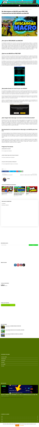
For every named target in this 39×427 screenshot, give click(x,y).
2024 (19, 419)
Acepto (17, 425)
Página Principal (4, 9)
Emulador (4, 358)
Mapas (3, 362)
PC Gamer (3, 364)
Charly (8, 178)
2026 (19, 416)
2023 (19, 421)
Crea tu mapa (4, 356)
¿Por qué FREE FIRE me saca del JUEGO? (31, 193)
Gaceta (7, 9)
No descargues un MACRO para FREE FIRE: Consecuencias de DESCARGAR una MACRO (19, 193)
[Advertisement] (19, 234)
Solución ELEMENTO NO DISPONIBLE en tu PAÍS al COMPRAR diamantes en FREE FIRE (19, 394)
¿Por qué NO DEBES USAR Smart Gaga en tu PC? (7, 193)
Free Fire (3, 360)
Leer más (22, 425)
